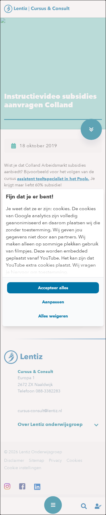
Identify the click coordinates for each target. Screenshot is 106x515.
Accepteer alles (53, 287)
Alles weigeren (53, 316)
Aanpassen (53, 302)
